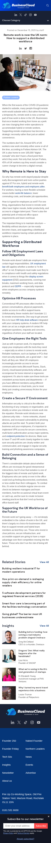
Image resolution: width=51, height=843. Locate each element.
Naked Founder (34, 740)
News (29, 756)
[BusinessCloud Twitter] (20, 15)
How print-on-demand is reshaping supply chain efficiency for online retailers (23, 582)
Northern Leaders (35, 748)
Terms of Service (23, 833)
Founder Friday (10, 748)
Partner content (11, 97)
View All (44, 562)
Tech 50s (7, 756)
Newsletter (8, 772)
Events (29, 764)
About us (7, 781)
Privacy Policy (8, 833)
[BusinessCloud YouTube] (35, 15)
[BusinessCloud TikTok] (25, 15)
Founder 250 (9, 740)
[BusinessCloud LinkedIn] (16, 15)
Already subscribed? (25, 839)
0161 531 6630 (10, 810)
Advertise (31, 772)
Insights (6, 764)
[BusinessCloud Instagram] (30, 15)
